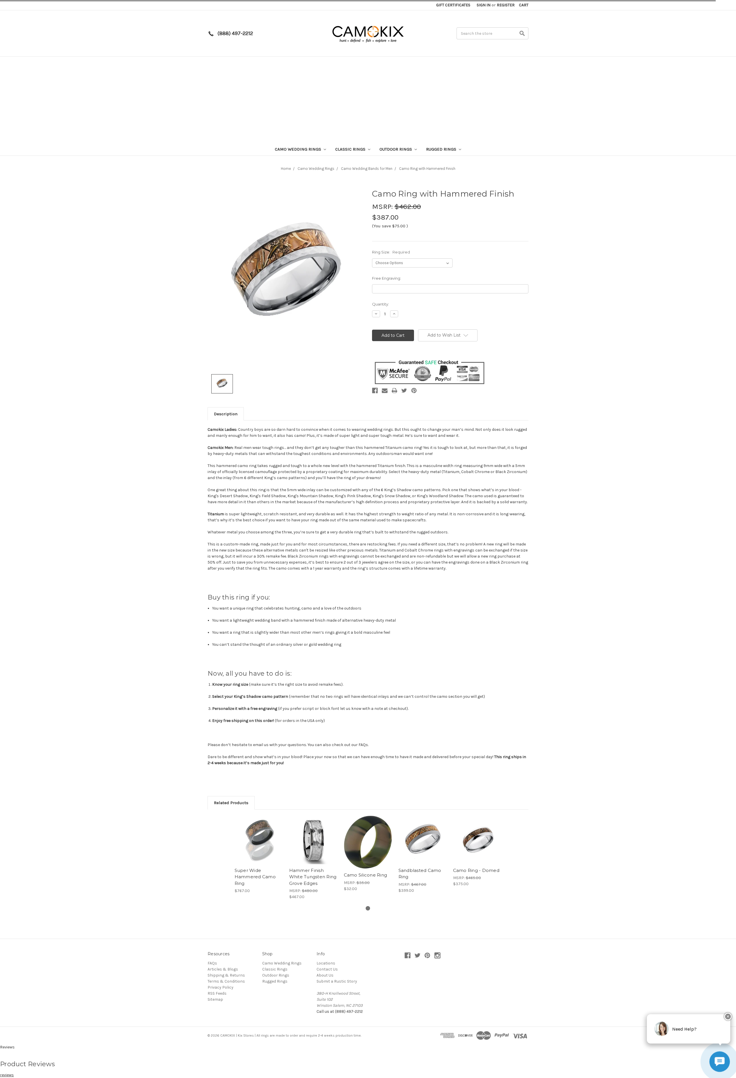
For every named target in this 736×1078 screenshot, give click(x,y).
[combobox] (716, 952)
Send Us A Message (670, 1024)
